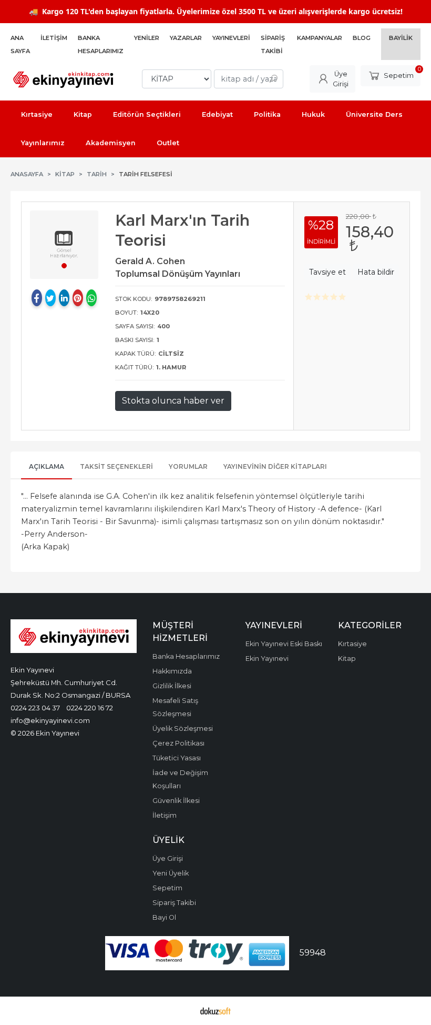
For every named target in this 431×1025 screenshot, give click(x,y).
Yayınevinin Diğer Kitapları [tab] (275, 466)
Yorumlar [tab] (188, 466)
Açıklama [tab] (46, 466)
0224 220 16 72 (89, 708)
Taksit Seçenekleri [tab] (116, 466)
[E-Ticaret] (215, 1011)
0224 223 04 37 (35, 708)
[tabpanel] (64, 244)
